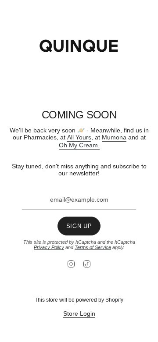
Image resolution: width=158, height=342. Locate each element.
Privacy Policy (49, 247)
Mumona (114, 137)
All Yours (79, 137)
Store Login (79, 313)
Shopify (114, 300)
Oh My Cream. (79, 145)
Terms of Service (93, 247)
